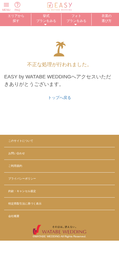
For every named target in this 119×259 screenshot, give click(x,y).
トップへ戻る (59, 97)
